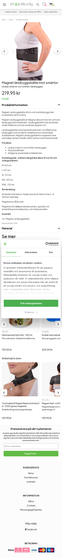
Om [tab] (51, 252)
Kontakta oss (31, 477)
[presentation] (4, 324)
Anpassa (29, 312)
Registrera (30, 453)
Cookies (31, 505)
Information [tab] (31, 252)
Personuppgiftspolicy (31, 509)
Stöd (11, 19)
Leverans (31, 481)
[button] (37, 4)
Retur (31, 473)
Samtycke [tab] (11, 252)
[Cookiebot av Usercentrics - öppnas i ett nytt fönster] (45, 244)
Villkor (31, 501)
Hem (4, 19)
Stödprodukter (22, 19)
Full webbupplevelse (31, 303)
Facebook (31, 529)
